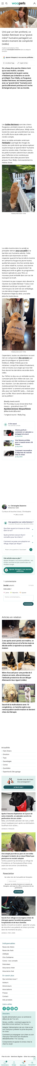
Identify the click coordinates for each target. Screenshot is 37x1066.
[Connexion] (34, 3)
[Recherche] (6, 3)
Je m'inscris (18, 892)
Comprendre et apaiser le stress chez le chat (17, 1043)
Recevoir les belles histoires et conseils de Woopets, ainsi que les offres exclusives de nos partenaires (18, 886)
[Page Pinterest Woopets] (8, 1008)
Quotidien (6, 768)
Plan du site (6, 1056)
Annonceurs (7, 986)
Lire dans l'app (9, 63)
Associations (7, 989)
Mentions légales (16, 1056)
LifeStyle (5, 954)
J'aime (7, 592)
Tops (5, 758)
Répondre (15, 592)
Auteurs (5, 982)
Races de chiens (8, 947)
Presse (4, 993)
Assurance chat (8, 971)
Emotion (6, 754)
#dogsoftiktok (25, 409)
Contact (5, 996)
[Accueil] (18, 3)
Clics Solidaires (8, 957)
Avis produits (7, 1000)
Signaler (23, 592)
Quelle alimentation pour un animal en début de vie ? (16, 1018)
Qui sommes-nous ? (9, 979)
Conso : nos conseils (10, 961)
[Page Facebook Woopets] (4, 1008)
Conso (5, 765)
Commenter (28, 604)
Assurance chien (8, 968)
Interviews (6, 964)
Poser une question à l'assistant (15, 549)
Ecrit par (11, 49)
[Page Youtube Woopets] (16, 1008)
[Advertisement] (18, 480)
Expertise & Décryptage (12, 772)
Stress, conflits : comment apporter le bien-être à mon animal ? (16, 1023)
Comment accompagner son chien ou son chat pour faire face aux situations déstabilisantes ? (18, 1036)
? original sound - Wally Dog (14, 415)
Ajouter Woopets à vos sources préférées (19, 57)
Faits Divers (7, 751)
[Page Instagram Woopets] (12, 1008)
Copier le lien (24, 63)
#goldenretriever (11, 409)
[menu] (2, 3)
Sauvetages (7, 761)
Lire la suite (19, 515)
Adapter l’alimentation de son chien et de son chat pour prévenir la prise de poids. (17, 1029)
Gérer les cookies (29, 1056)
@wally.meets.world (12, 401)
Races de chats (8, 950)
